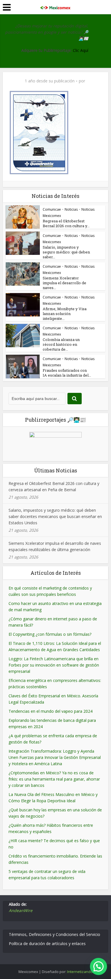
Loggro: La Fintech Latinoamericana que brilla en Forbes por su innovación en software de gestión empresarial (54, 665)
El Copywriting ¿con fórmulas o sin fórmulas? (50, 634)
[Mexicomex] (55, 6)
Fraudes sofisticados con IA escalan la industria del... (67, 373)
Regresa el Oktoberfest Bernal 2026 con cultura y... (66, 223)
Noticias (71, 209)
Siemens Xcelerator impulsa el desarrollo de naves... (64, 282)
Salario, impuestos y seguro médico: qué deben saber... (66, 252)
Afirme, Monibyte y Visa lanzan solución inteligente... (65, 313)
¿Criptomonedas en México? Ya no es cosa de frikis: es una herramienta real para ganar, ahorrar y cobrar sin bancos (54, 779)
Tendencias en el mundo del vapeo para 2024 (50, 711)
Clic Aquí (80, 50)
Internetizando (80, 971)
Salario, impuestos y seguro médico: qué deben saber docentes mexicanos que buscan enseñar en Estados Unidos (55, 516)
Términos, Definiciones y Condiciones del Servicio (54, 934)
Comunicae (52, 209)
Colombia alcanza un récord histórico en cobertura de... (61, 344)
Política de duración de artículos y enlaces (47, 943)
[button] (98, 966)
